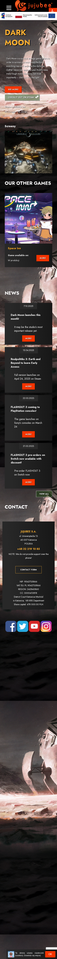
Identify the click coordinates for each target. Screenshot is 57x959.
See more (13, 89)
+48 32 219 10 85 (28, 549)
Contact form (28, 569)
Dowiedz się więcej (32, 955)
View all (44, 494)
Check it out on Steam (21, 97)
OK (50, 954)
